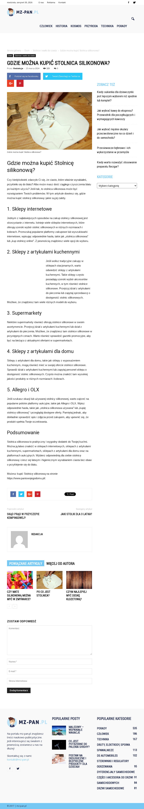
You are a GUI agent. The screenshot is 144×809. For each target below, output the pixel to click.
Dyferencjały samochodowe (116, 772)
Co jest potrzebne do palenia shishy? (79, 744)
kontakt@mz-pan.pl (18, 759)
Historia (61, 26)
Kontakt (62, 2)
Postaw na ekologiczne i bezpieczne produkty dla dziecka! (78, 761)
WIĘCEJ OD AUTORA (60, 563)
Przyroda (91, 26)
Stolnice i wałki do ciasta (25, 55)
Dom (10, 55)
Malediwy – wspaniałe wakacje (76, 729)
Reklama (51, 2)
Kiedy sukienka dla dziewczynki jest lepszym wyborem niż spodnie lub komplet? (117, 96)
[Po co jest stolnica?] (49, 580)
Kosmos (76, 26)
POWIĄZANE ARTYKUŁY (25, 563)
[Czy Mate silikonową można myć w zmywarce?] (20, 580)
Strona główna (14, 50)
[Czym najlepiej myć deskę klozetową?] (79, 580)
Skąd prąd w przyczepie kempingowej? (23, 515)
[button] (133, 19)
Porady (122, 26)
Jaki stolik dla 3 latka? (76, 514)
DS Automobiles (107, 755)
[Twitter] (134, 2)
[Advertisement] (72, 41)
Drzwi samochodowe (110, 788)
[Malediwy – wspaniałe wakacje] (59, 730)
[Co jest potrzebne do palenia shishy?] (59, 745)
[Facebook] (128, 2)
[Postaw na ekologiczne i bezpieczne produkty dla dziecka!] (59, 759)
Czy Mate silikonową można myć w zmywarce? (19, 595)
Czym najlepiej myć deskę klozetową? (76, 595)
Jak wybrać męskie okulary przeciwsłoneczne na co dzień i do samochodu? (115, 133)
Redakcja (18, 68)
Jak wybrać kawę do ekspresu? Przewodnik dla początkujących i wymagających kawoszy (116, 115)
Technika (107, 26)
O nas (41, 2)
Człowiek (46, 26)
